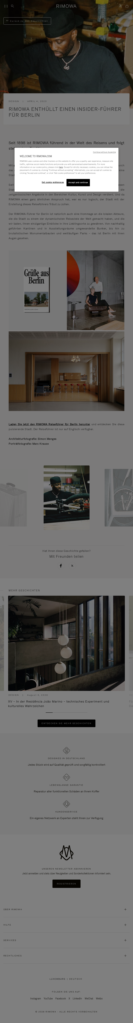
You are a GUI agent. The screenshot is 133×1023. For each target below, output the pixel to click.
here (61, 167)
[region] (66, 170)
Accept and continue (78, 182)
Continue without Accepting (104, 152)
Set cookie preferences (53, 182)
